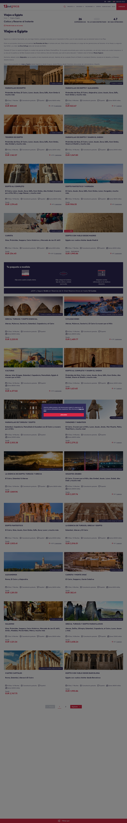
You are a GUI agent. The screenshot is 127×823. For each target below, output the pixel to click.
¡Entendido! (64, 415)
